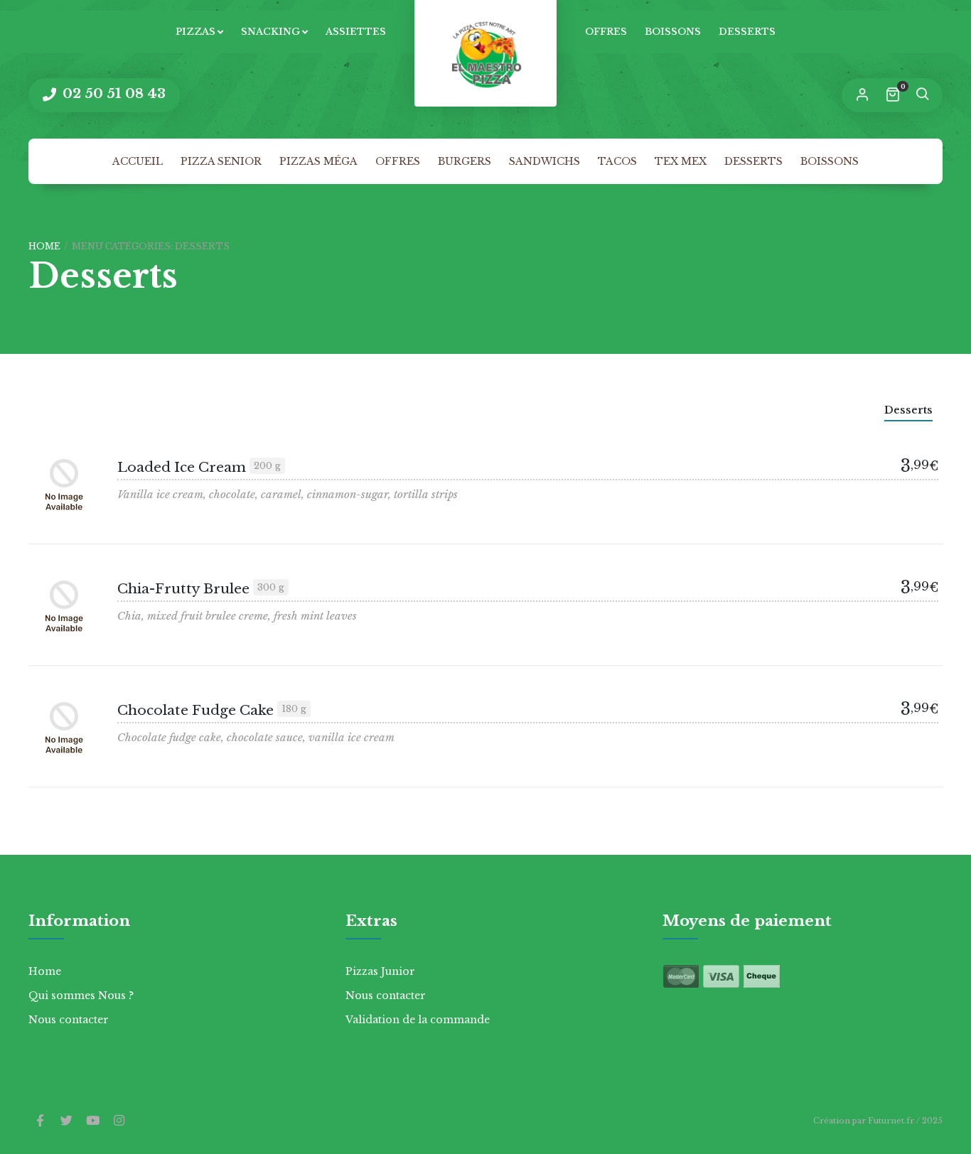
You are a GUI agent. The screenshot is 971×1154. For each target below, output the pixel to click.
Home (44, 246)
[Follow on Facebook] (39, 1121)
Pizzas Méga (318, 161)
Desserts (747, 32)
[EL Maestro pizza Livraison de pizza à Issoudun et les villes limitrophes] (485, 53)
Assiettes (356, 32)
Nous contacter (68, 1019)
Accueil (137, 161)
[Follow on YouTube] (92, 1121)
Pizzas (195, 32)
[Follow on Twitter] (66, 1121)
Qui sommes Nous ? (81, 995)
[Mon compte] (862, 95)
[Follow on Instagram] (118, 1121)
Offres (606, 32)
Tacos (617, 161)
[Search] (922, 95)
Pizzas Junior (380, 971)
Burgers (464, 161)
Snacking (270, 32)
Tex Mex (681, 161)
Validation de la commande (417, 1019)
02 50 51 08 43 (112, 93)
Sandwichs (544, 161)
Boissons (673, 32)
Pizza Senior (221, 161)
